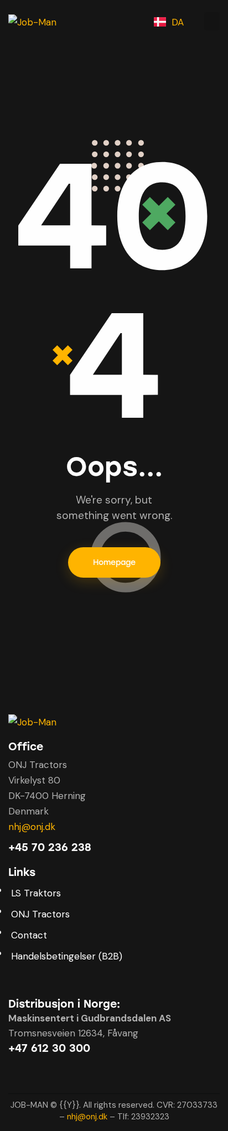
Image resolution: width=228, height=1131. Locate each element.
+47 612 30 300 (49, 1048)
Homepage (114, 562)
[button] (212, 21)
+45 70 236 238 (49, 847)
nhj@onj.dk (31, 827)
